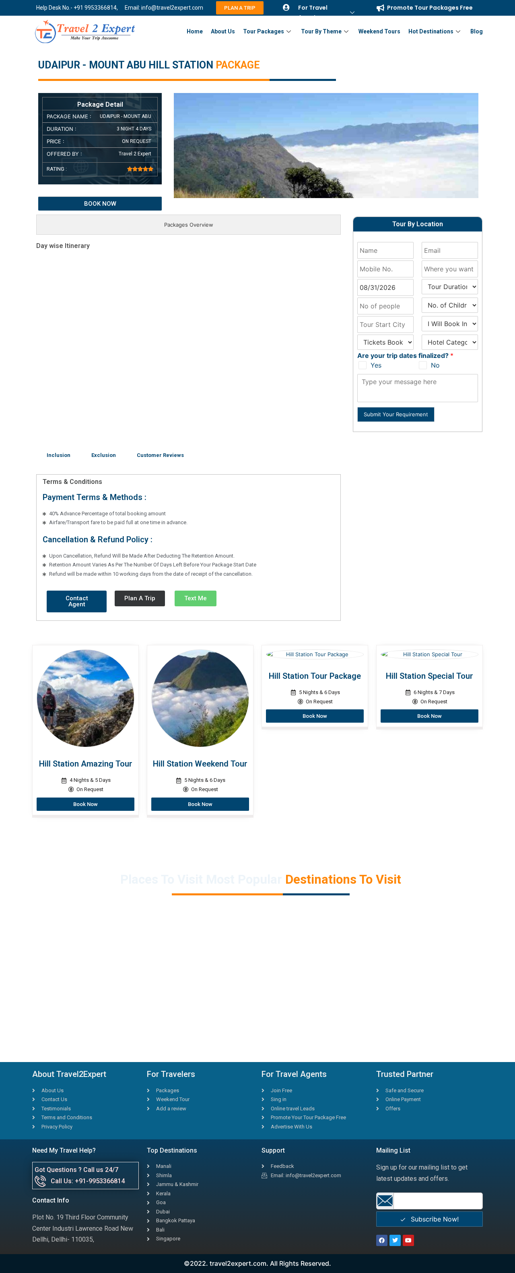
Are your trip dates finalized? (405, 355)
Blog (476, 31)
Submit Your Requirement (396, 414)
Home (195, 31)
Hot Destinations (430, 31)
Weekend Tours (379, 31)
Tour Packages (263, 31)
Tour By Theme (321, 31)
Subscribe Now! (434, 1219)
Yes (376, 365)
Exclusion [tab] (103, 455)
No (435, 365)
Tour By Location (417, 224)
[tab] (188, 225)
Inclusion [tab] (58, 455)
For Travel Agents (313, 12)
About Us (223, 31)
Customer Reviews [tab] (160, 455)
